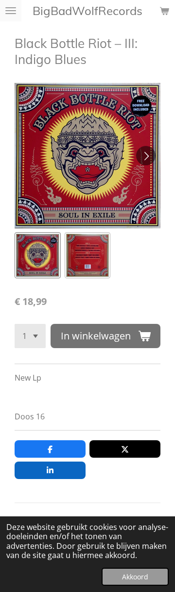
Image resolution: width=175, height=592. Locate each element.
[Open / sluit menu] (10, 10)
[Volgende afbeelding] (146, 155)
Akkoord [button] (135, 576)
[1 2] (30, 336)
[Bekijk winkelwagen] (164, 10)
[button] (38, 255)
